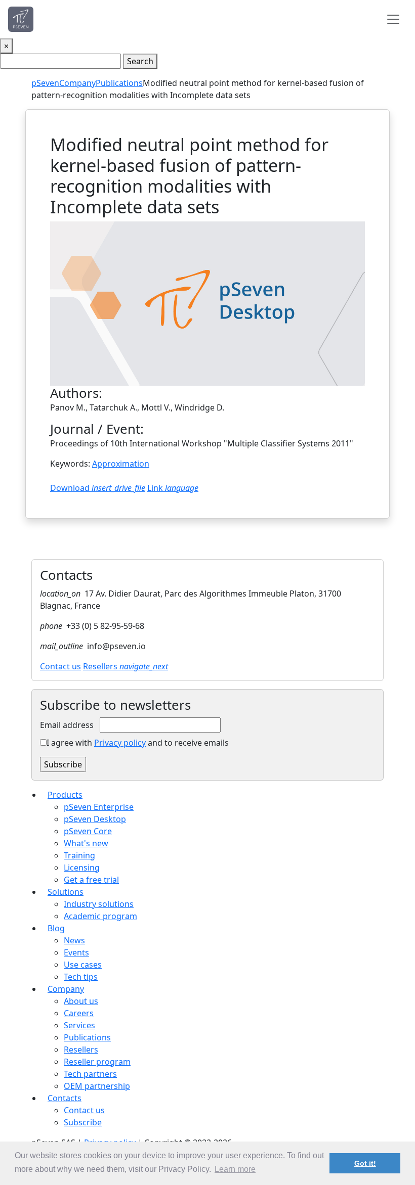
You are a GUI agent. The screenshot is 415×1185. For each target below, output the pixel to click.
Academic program (100, 916)
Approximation (120, 463)
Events (76, 952)
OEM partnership (97, 1085)
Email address (67, 725)
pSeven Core (88, 831)
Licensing (82, 867)
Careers (79, 1013)
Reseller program (97, 1061)
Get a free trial (91, 879)
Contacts (64, 1098)
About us (81, 1001)
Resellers (125, 666)
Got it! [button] (365, 1163)
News (74, 940)
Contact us (60, 666)
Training (79, 855)
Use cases (83, 964)
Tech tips (81, 976)
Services (79, 1025)
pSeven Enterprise (99, 806)
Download (97, 487)
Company (77, 82)
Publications (119, 82)
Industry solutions (99, 903)
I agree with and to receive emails (138, 742)
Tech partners (90, 1073)
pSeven (45, 82)
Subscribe (83, 1122)
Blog (56, 928)
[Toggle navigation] (393, 19)
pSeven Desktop (95, 819)
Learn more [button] (235, 1169)
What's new (86, 843)
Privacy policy (120, 742)
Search (140, 61)
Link (172, 487)
